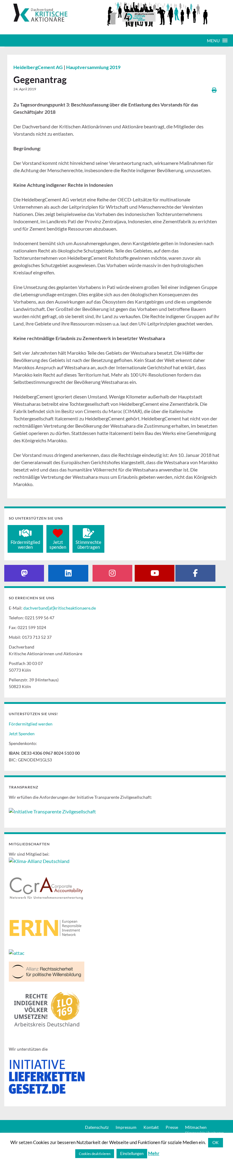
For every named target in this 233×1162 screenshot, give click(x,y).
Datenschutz (97, 1127)
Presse (172, 1127)
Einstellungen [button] (132, 1153)
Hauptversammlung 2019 (93, 67)
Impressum (126, 1127)
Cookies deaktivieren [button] (94, 1154)
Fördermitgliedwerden (25, 544)
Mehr (153, 1153)
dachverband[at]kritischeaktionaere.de (59, 608)
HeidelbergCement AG (38, 67)
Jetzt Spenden (22, 733)
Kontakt (151, 1127)
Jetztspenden (57, 544)
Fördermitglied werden (30, 723)
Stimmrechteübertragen (88, 544)
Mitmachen (196, 1127)
